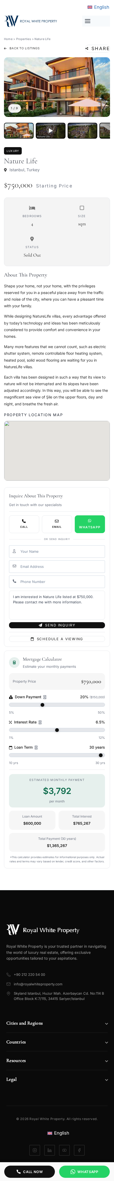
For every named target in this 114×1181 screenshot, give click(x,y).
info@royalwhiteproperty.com (38, 984)
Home (8, 39)
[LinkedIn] (49, 1150)
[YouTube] (64, 1150)
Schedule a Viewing (60, 639)
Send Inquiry (60, 625)
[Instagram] (34, 1150)
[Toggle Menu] (96, 21)
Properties (23, 39)
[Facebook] (79, 1150)
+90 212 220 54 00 (29, 974)
